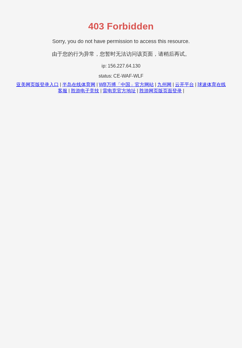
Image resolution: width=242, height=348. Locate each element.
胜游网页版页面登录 (160, 90)
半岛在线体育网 (78, 84)
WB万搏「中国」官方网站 (126, 84)
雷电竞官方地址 (119, 90)
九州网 (164, 84)
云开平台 (184, 84)
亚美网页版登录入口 (37, 84)
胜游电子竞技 (85, 90)
